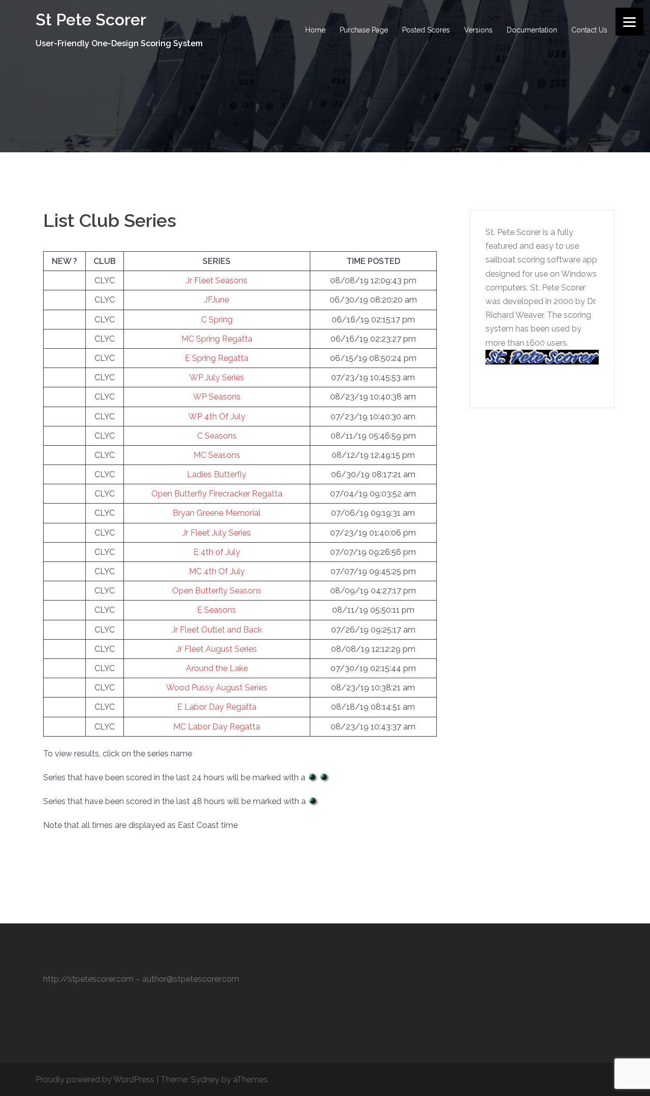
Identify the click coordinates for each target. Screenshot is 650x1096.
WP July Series (216, 377)
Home (315, 30)
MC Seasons (216, 455)
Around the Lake (217, 668)
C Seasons (217, 436)
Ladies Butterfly (216, 474)
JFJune (216, 300)
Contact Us (589, 30)
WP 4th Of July (216, 416)
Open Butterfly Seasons (217, 590)
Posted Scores (426, 30)
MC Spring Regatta (216, 339)
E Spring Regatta (216, 358)
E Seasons (216, 610)
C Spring (217, 319)
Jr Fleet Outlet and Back (217, 630)
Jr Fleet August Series (216, 649)
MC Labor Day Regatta (216, 727)
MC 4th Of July (217, 571)
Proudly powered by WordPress (95, 1079)
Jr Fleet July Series (216, 533)
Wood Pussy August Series (216, 687)
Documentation (532, 30)
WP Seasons (217, 397)
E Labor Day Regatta (216, 707)
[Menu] (629, 22)
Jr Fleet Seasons (216, 280)
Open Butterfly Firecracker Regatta (216, 494)
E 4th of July (216, 552)
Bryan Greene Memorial (217, 513)
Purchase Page (364, 30)
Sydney (205, 1079)
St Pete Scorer (91, 19)
